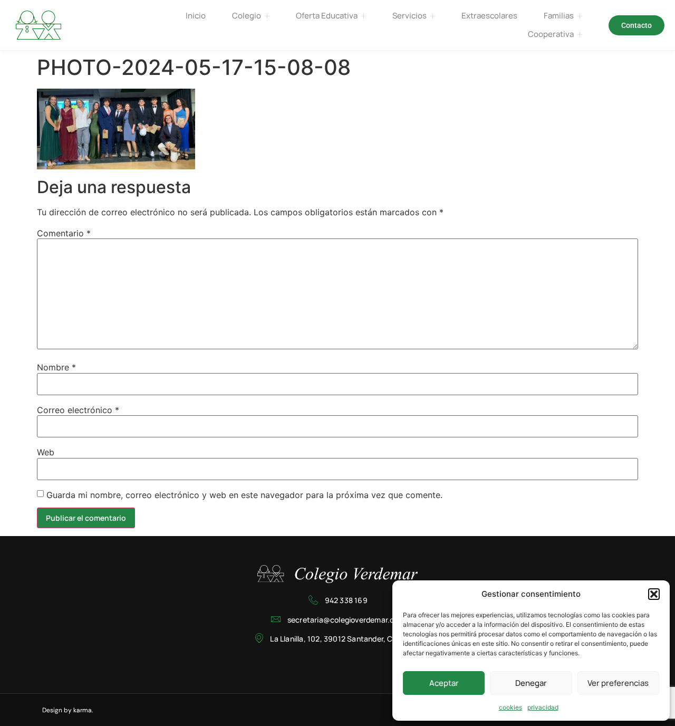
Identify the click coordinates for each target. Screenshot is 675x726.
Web (45, 452)
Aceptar (444, 683)
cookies (510, 707)
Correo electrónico (78, 410)
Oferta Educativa (327, 15)
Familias (559, 15)
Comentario (64, 233)
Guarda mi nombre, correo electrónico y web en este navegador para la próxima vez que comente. (244, 495)
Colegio (246, 15)
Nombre (56, 367)
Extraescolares (489, 15)
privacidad (542, 707)
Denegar (531, 683)
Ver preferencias (618, 683)
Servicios (409, 15)
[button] (654, 594)
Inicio (196, 15)
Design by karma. (67, 710)
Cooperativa (551, 34)
